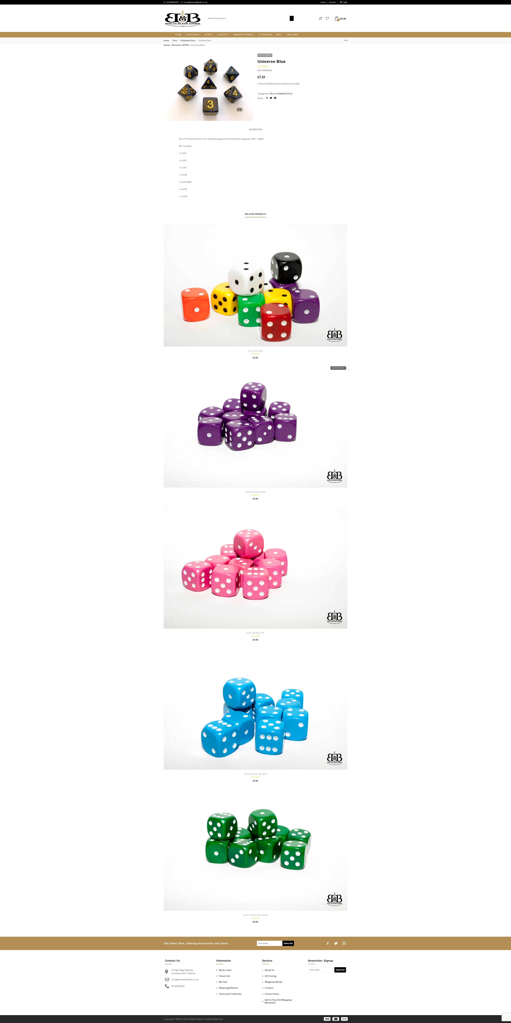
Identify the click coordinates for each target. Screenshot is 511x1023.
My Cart (223, 982)
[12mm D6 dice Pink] (255, 567)
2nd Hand (292, 34)
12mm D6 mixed (255, 351)
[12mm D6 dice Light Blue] (255, 708)
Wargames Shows (273, 982)
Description (255, 129)
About (323, 2)
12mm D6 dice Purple (255, 492)
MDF (278, 34)
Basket (209, 34)
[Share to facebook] (267, 98)
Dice (175, 40)
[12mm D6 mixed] (255, 285)
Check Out (224, 976)
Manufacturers (243, 34)
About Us (269, 970)
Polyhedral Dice (188, 40)
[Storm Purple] (347, 40)
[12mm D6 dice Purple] (255, 426)
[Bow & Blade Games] (183, 18)
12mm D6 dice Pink (255, 633)
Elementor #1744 (180, 45)
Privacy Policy (272, 994)
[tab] (255, 129)
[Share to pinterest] (275, 98)
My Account (225, 970)
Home (178, 34)
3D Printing (265, 34)
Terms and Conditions (230, 994)
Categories (192, 34)
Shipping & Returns (228, 988)
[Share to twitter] (271, 98)
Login (345, 2)
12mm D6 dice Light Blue (255, 774)
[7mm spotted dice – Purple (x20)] (345, 40)
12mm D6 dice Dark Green (255, 915)
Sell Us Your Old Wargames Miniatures (278, 1001)
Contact (332, 2)
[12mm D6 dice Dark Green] (255, 849)
